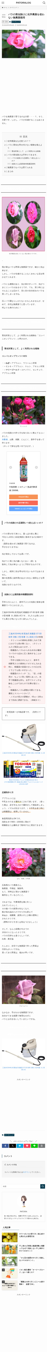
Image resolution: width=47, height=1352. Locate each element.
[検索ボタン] (44, 3)
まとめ (10, 171)
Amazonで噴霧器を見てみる (15, 627)
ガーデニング (16, 21)
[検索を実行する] (42, 1186)
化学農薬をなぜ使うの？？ (19, 141)
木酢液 (5, 439)
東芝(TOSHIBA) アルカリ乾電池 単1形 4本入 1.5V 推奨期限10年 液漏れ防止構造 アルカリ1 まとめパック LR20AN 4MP (23, 782)
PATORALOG (23, 3)
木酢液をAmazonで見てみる (20, 1027)
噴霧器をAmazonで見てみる (20, 1034)
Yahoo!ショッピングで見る (23, 509)
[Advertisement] (23, 84)
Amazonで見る (24, 497)
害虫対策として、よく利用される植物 (26, 151)
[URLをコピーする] (41, 1146)
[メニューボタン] (3, 3)
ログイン (26, 1172)
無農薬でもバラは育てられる (20, 167)
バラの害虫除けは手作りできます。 (22, 155)
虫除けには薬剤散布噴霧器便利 (23, 164)
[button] (5, 1146)
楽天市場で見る (23, 503)
